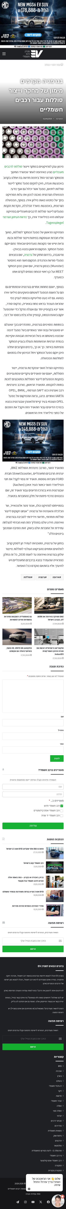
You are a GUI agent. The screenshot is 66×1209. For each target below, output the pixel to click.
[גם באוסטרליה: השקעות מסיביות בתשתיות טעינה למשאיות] (17, 605)
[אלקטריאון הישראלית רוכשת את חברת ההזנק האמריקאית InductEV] (49, 637)
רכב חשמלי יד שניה (50, 815)
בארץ (59, 1076)
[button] (58, 1201)
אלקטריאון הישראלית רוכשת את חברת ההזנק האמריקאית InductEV (50, 651)
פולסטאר (58, 1145)
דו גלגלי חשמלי (55, 1085)
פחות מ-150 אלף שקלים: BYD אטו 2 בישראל (25, 849)
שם (62, 716)
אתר (62, 744)
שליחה (33, 826)
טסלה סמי (57, 1110)
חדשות (59, 1095)
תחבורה (58, 1165)
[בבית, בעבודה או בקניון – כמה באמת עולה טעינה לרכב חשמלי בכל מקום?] (55, 882)
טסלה (59, 1105)
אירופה (56, 577)
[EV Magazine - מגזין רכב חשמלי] (33, 53)
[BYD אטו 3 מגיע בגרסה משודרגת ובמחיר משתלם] (55, 896)
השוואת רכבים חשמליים (17, 1188)
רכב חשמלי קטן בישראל (34, 863)
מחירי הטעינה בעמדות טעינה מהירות (28, 906)
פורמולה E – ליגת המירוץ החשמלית (47, 1150)
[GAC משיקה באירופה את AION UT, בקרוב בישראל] (49, 605)
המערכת (59, 118)
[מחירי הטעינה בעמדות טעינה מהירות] (55, 910)
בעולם (47, 64)
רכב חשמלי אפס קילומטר (51, 1160)
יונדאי (59, 1115)
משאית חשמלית (55, 1130)
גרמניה (28, 255)
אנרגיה (59, 1071)
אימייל (61, 730)
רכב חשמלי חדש (52, 805)
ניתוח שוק (58, 1135)
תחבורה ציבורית (55, 1170)
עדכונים (58, 1140)
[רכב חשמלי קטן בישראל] (55, 867)
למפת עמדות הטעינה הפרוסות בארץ (18, 990)
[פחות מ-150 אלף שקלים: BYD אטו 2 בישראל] (55, 853)
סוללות (27, 577)
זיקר (60, 1090)
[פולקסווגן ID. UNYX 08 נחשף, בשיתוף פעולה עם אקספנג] (17, 637)
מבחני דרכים (56, 1120)
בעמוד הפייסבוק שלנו (44, 1001)
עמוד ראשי (56, 64)
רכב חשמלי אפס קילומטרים (47, 810)
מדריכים (58, 1125)
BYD (60, 1066)
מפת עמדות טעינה (33, 1193)
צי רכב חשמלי (56, 1155)
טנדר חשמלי (56, 1100)
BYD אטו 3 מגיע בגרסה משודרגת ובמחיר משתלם (23, 891)
